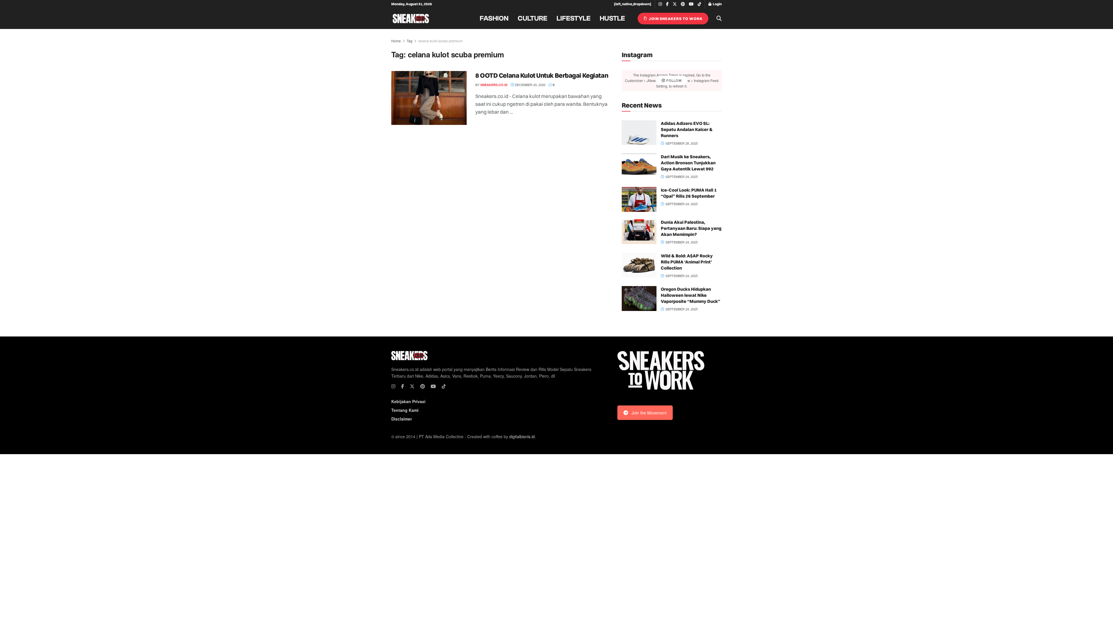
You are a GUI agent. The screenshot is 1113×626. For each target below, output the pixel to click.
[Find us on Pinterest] (683, 4)
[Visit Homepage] (410, 18)
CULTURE (532, 18)
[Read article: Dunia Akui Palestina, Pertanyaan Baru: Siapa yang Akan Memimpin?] (639, 231)
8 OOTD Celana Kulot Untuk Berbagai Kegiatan (541, 75)
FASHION (494, 18)
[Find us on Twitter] (675, 4)
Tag (409, 40)
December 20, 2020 (529, 84)
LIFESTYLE (573, 18)
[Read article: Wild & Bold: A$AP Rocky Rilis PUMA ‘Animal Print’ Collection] (639, 265)
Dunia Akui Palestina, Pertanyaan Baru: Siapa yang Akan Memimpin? (691, 228)
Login (717, 4)
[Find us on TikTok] (699, 4)
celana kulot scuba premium (440, 40)
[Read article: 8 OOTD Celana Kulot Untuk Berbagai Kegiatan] (429, 98)
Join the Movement (649, 413)
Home (396, 40)
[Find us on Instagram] (660, 4)
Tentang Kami (405, 410)
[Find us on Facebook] (667, 4)
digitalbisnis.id (522, 436)
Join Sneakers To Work (675, 18)
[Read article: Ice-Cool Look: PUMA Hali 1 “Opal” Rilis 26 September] (639, 199)
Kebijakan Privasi (408, 401)
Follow (673, 80)
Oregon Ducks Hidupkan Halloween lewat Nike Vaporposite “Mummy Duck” (690, 295)
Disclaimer (401, 419)
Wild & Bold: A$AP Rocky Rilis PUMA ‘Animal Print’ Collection (687, 262)
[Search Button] (719, 18)
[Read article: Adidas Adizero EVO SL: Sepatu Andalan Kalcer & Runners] (639, 132)
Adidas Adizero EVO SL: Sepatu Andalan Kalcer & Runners (687, 129)
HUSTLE (612, 18)
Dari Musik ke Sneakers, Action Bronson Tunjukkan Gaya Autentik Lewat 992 (688, 163)
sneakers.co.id (494, 85)
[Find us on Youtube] (691, 4)
